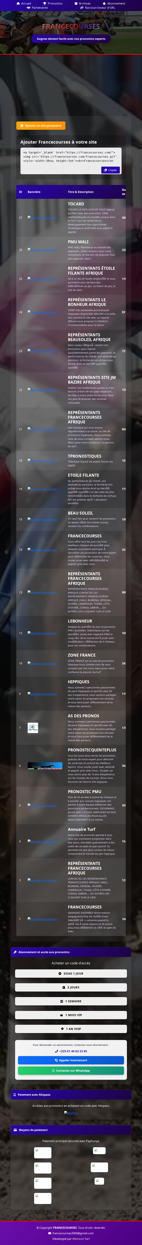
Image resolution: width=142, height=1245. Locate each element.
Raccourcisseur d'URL (99, 8)
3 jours (72, 987)
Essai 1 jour (73, 973)
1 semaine (73, 1001)
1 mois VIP (73, 1015)
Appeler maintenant (73, 1060)
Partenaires (39, 8)
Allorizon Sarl (81, 1239)
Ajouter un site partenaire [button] (43, 126)
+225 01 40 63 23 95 (73, 1051)
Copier (112, 170)
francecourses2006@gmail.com (73, 1233)
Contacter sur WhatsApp (73, 1071)
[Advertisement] (71, 86)
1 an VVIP (73, 1029)
